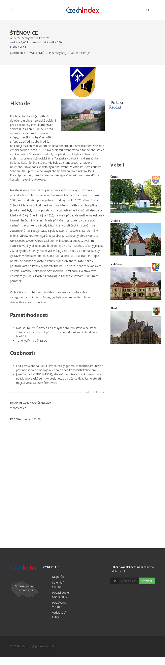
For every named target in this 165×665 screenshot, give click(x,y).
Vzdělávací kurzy (59, 615)
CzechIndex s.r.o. (25, 590)
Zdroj (89, 392)
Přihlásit (147, 581)
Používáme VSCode (59, 605)
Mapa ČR (58, 577)
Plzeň (114, 308)
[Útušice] (135, 240)
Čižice (114, 176)
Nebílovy (116, 264)
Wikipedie (99, 392)
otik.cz (25, 646)
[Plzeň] (135, 327)
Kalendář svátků (58, 585)
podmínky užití (44, 646)
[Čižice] (135, 196)
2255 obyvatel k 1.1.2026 (33, 38)
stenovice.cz (18, 46)
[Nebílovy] (135, 284)
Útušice (115, 220)
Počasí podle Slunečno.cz (60, 595)
